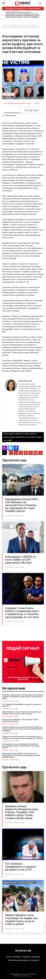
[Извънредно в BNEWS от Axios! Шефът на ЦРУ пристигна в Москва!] (23, 537)
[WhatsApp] (21, 453)
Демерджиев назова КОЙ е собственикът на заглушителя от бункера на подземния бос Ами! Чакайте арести (22, 505)
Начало (4, 25)
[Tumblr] (31, 453)
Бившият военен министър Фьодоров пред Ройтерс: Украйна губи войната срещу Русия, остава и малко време (23, 697)
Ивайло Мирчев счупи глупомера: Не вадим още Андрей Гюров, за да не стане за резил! (21, 713)
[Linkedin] (26, 453)
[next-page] (43, 15)
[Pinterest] (16, 453)
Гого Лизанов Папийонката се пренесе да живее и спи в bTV (22, 705)
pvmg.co (29, 976)
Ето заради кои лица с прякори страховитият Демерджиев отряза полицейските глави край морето (20, 746)
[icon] (4, 449)
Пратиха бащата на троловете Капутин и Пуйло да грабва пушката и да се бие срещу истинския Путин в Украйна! (22, 729)
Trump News (12, 25)
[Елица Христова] (10, 402)
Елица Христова (11, 115)
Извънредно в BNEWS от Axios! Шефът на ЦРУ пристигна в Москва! (20, 559)
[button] (41, 3)
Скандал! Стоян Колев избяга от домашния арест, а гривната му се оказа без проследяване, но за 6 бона (22, 612)
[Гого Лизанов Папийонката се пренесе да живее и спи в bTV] (23, 844)
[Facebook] (11, 453)
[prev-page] (3, 15)
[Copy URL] (40, 453)
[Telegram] (35, 453)
